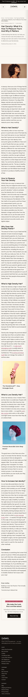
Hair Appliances (5, 659)
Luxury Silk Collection (7, 657)
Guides (3, 675)
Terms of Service (6, 693)
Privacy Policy (5, 691)
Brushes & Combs (6, 661)
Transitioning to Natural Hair (9, 590)
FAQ (3, 685)
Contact (4, 679)
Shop (3, 669)
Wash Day (4, 673)
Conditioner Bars (6, 655)
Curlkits (3, 653)
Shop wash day (14, 616)
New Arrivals (5, 651)
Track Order (5, 677)
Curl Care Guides (9, 18)
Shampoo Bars (5, 663)
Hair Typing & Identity (19, 18)
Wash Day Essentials (7, 649)
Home (2, 18)
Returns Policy (5, 689)
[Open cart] (24, 7)
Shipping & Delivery (6, 687)
